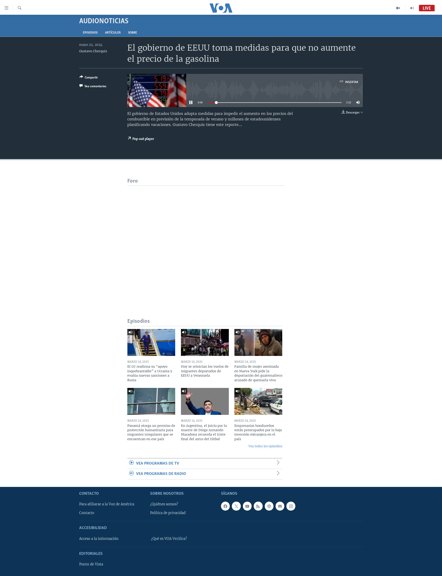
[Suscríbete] (280, 506)
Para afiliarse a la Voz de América (106, 504)
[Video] (398, 8)
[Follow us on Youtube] (247, 506)
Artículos (113, 33)
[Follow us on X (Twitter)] (236, 506)
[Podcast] (269, 506)
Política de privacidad (168, 513)
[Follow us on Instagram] (290, 506)
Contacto (86, 513)
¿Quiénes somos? (164, 504)
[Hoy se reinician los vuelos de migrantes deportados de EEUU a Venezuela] (205, 342)
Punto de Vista (91, 564)
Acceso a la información (99, 538)
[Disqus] (206, 243)
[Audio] (412, 8)
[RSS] (258, 506)
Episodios (90, 33)
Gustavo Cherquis (93, 51)
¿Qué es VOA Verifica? (169, 538)
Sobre (132, 33)
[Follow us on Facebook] (225, 506)
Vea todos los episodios (265, 446)
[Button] (88, 78)
